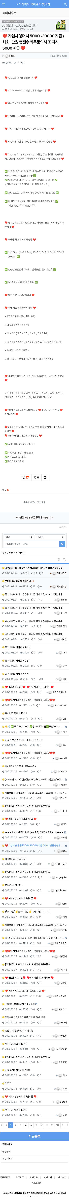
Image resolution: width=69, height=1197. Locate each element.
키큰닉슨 (62, 798)
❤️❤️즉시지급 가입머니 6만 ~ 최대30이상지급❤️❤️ (29, 700)
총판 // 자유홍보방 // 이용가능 (18, 1030)
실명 (64, 718)
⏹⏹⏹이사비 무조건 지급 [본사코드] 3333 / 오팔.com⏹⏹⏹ (33, 832)
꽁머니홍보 (7, 1144)
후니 (64, 745)
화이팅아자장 (60, 943)
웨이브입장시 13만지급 (15, 858)
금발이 (63, 983)
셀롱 (64, 679)
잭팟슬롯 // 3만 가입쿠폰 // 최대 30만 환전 (24, 1017)
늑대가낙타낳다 (59, 996)
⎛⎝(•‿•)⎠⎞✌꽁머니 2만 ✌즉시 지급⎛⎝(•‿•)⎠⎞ (27, 911)
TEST (7, 1083)
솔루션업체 (7, 1158)
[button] (5, 26)
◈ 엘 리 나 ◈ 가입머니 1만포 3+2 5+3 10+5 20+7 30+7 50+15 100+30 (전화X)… (34, 938)
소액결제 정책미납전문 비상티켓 (19, 1004)
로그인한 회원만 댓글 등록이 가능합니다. (34, 517)
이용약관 (34, 1177)
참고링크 (20, 1177)
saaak (63, 1102)
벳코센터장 (61, 573)
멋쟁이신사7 (60, 864)
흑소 (64, 1075)
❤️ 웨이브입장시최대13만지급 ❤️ (20, 898)
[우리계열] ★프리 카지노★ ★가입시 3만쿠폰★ (27, 806)
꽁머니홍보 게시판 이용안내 (17, 647)
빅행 (64, 1115)
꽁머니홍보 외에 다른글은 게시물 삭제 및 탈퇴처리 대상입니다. (33, 594)
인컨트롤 (62, 1035)
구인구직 (6, 1151)
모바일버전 (36, 1183)
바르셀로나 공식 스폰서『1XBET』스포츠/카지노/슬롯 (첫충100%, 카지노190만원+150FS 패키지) (35, 792)
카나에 (63, 1022)
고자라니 (62, 1009)
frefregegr (61, 1049)
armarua (62, 771)
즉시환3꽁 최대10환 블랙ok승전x (20, 766)
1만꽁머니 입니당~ (13, 885)
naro (64, 903)
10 (57, 1125)
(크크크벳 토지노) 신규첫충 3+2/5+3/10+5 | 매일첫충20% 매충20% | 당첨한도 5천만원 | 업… (34, 779)
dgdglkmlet (60, 890)
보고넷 (63, 837)
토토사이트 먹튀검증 (33, 4)
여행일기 (62, 956)
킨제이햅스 (61, 626)
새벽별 (63, 639)
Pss (64, 652)
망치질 (63, 1088)
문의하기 (62, 1177)
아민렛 (63, 613)
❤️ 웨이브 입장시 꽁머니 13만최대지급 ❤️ (24, 991)
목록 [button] (63, 527)
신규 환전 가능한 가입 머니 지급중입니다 (23, 740)
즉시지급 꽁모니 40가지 (15, 713)
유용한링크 (5, 1177)
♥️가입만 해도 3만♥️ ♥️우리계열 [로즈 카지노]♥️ (29, 687)
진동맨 (63, 599)
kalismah (62, 930)
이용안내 (48, 1177)
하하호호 (62, 1062)
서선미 (63, 824)
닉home (62, 784)
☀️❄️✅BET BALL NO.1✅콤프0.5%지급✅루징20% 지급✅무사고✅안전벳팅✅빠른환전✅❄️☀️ (34, 726)
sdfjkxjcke (61, 877)
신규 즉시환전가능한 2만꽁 (17, 1070)
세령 (64, 917)
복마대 (63, 969)
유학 (64, 665)
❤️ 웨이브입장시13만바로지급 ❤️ (20, 819)
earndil (63, 758)
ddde (12, 55)
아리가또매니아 (59, 692)
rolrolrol (62, 811)
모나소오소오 (60, 705)
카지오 (63, 732)
